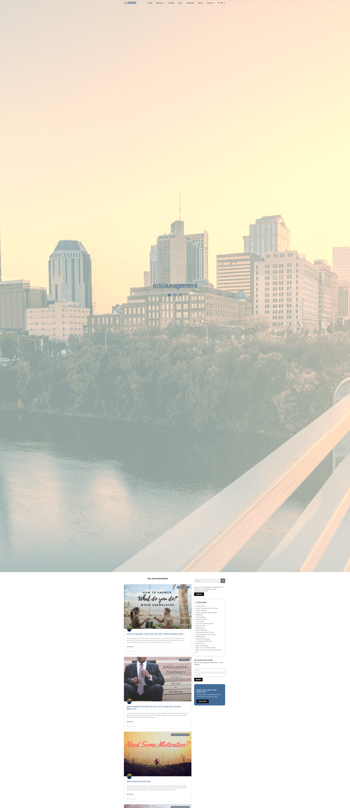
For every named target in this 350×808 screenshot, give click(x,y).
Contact (209, 3)
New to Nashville (201, 630)
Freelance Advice (201, 619)
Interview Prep (201, 626)
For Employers (201, 617)
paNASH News (200, 637)
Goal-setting (200, 621)
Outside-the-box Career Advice (206, 635)
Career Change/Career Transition (207, 608)
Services (159, 3)
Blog (180, 3)
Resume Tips (200, 643)
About (200, 3)
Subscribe (190, 3)
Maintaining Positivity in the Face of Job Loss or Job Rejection (153, 707)
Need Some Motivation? (139, 781)
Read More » (130, 646)
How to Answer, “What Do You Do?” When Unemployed (155, 634)
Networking (200, 628)
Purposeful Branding (203, 639)
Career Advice (200, 606)
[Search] (223, 580)
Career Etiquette (201, 610)
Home (150, 3)
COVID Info (199, 615)
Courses (171, 3)
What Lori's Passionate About (206, 648)
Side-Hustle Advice (202, 645)
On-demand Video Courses (205, 632)
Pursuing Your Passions (204, 641)
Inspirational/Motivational (204, 624)
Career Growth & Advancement (206, 613)
